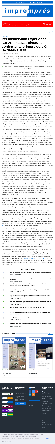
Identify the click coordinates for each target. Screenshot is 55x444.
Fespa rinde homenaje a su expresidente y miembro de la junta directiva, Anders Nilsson (30, 290)
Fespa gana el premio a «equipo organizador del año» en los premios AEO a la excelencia (30, 272)
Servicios (31, 405)
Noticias (6, 36)
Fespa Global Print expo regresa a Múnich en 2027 (21, 317)
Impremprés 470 (33, 375)
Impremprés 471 (7, 375)
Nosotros (34, 402)
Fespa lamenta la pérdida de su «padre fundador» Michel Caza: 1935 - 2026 (27, 307)
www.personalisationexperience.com (34, 258)
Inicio (3, 36)
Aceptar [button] (48, 438)
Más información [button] (6, 441)
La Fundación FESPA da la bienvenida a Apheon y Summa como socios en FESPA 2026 (30, 312)
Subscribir (21, 403)
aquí (3, 225)
